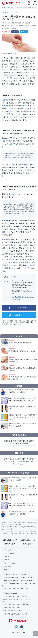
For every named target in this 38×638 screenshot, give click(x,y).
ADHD (4, 100)
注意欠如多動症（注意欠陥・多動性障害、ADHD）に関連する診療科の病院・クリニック (19, 461)
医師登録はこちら (28, 540)
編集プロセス (10, 544)
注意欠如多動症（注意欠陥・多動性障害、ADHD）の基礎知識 (19, 442)
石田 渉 (14, 277)
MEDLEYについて (10, 540)
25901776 (20, 296)
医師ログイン (28, 544)
